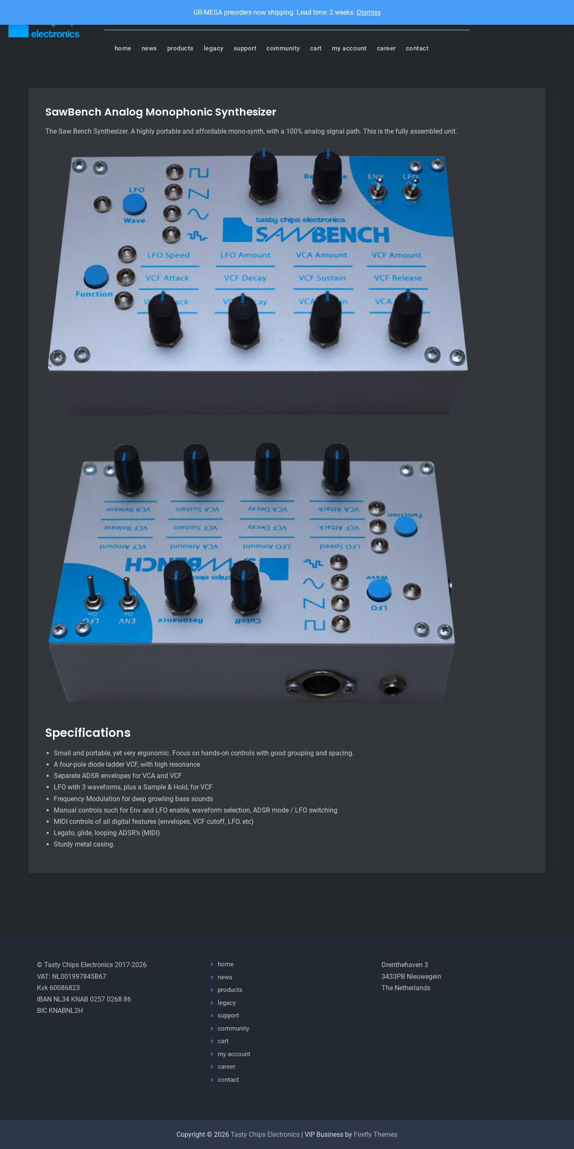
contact (417, 48)
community (283, 48)
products (180, 48)
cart (316, 48)
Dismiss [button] (369, 12)
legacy (214, 48)
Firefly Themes (376, 1134)
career (386, 48)
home (123, 48)
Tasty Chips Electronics (265, 1134)
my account (349, 48)
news (149, 48)
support (245, 48)
